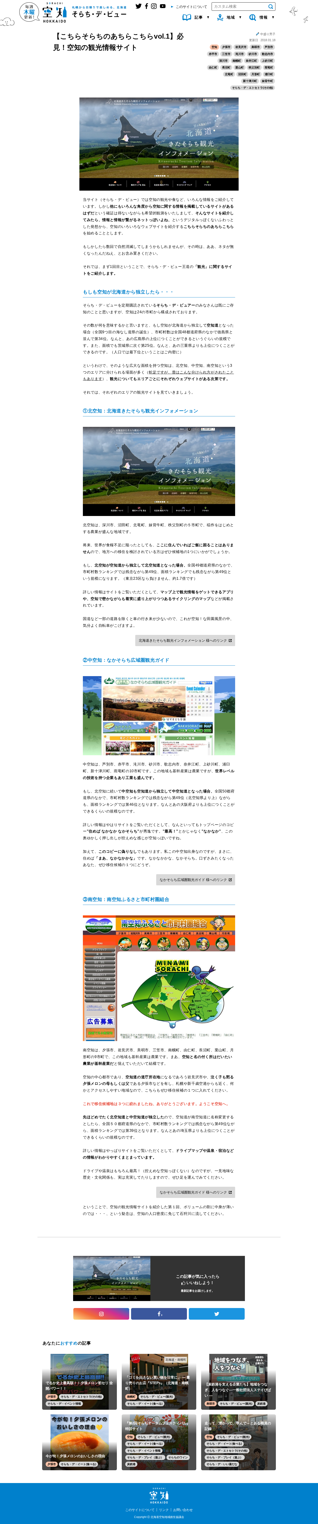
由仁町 (213, 67)
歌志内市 (267, 54)
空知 (214, 47)
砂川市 (253, 54)
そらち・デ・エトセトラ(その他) (252, 87)
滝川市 (239, 54)
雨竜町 (269, 67)
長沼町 (226, 67)
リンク (164, 1510)
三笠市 (226, 54)
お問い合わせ (183, 1510)
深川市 (223, 60)
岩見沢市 (241, 47)
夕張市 (226, 47)
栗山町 (239, 67)
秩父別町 (254, 67)
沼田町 (242, 74)
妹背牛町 (267, 81)
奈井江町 (251, 60)
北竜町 (229, 74)
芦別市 (269, 47)
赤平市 (213, 54)
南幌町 (237, 60)
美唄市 (255, 47)
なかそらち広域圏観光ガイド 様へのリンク (193, 880)
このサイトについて (140, 1510)
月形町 (255, 74)
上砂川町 (267, 60)
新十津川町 (250, 81)
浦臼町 (269, 74)
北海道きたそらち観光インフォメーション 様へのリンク (183, 640)
